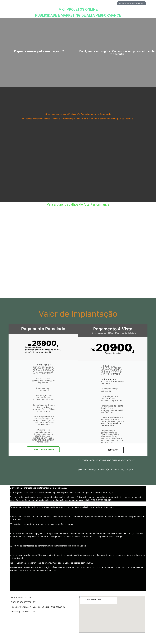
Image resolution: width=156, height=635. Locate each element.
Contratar (113, 450)
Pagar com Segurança (43, 449)
